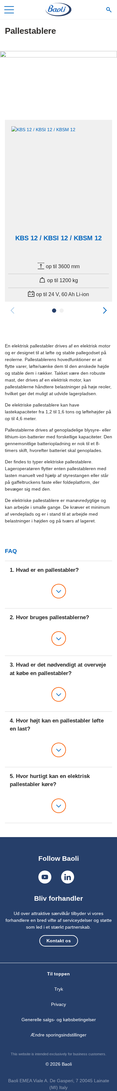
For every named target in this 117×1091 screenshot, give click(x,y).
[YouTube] (44, 877)
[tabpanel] (58, 211)
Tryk (58, 989)
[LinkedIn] (67, 877)
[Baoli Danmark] (58, 9)
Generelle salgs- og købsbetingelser (58, 1019)
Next (105, 310)
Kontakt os (58, 940)
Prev (12, 310)
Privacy (58, 1004)
